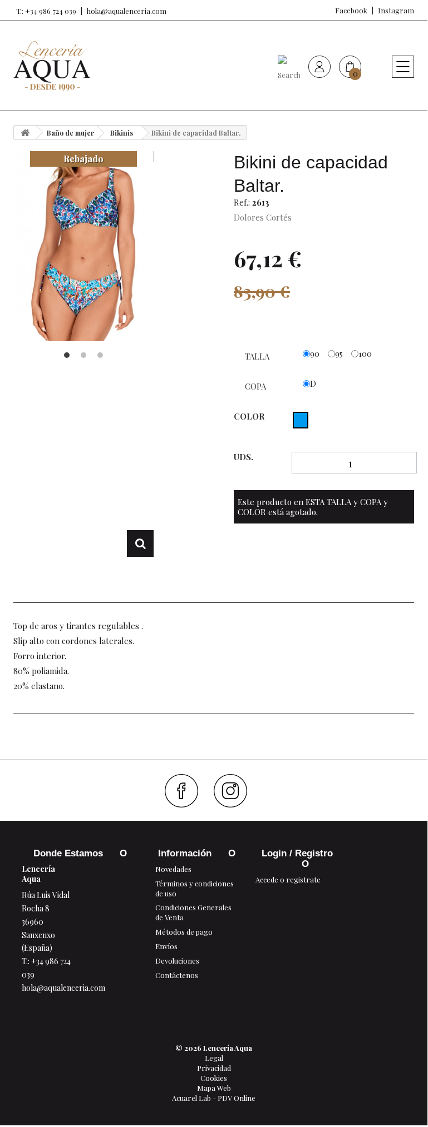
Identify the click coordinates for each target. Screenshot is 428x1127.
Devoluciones (177, 960)
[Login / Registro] (319, 66)
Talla (258, 356)
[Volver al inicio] (25, 132)
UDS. (243, 457)
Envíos (166, 946)
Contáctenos (176, 975)
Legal (214, 1058)
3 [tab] (100, 355)
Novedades (173, 869)
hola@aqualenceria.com (126, 11)
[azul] (300, 420)
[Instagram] (234, 790)
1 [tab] (66, 355)
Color (250, 416)
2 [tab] (83, 355)
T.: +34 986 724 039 (46, 11)
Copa (256, 386)
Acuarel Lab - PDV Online (213, 1098)
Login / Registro (297, 853)
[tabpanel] (83, 246)
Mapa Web (214, 1088)
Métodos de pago (184, 931)
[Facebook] (185, 790)
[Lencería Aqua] (51, 66)
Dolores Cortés (263, 217)
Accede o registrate (288, 879)
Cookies (213, 1078)
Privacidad (214, 1068)
